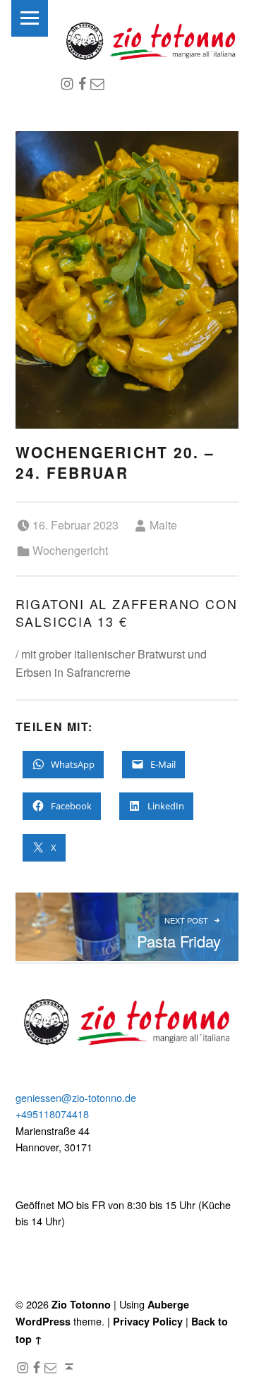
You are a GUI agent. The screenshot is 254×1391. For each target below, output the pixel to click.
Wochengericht (70, 550)
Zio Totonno (81, 1304)
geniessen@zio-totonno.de (76, 1097)
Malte (163, 525)
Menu (29, 18)
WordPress (43, 1321)
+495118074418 (52, 1113)
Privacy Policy (148, 1321)
